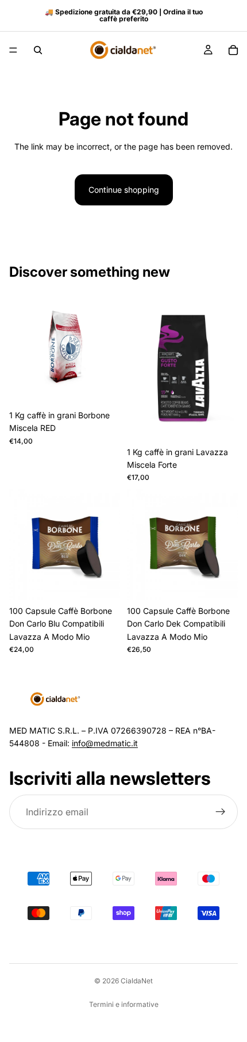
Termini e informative (124, 1004)
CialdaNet (137, 980)
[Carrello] (233, 50)
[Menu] (13, 50)
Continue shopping (123, 189)
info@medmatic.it (105, 743)
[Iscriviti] (221, 812)
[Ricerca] (38, 50)
